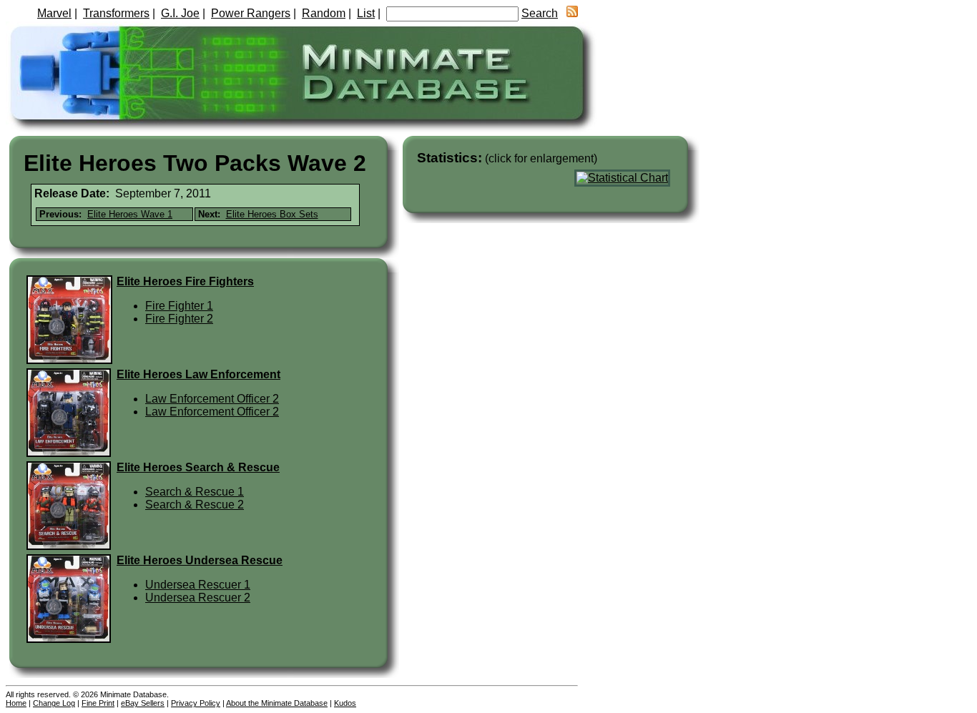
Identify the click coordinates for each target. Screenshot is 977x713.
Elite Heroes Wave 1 (129, 214)
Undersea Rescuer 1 (197, 585)
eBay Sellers (143, 703)
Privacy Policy (195, 703)
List (366, 13)
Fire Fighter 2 (179, 319)
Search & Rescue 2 (194, 504)
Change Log (54, 703)
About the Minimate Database (277, 703)
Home (16, 703)
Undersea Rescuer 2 (197, 597)
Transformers (116, 13)
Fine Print (98, 703)
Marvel (54, 13)
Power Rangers (250, 13)
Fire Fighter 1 (179, 306)
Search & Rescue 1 (194, 492)
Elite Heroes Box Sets (272, 214)
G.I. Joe (180, 13)
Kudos (345, 703)
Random (323, 13)
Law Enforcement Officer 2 (212, 399)
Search (539, 13)
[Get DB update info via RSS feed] (572, 13)
